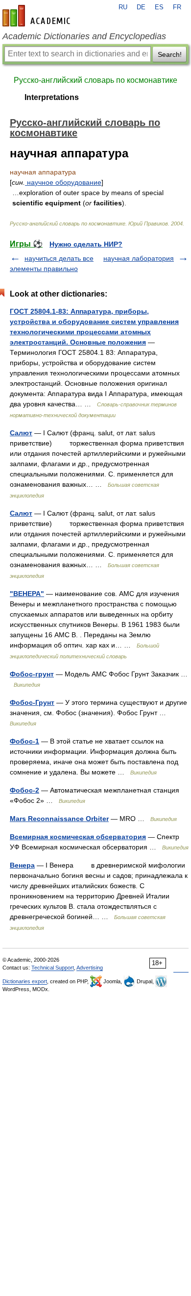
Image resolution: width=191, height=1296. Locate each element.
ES (159, 7)
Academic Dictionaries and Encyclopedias (84, 36)
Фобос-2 (24, 790)
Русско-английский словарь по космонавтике (95, 80)
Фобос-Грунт (32, 702)
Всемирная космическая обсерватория (78, 837)
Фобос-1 (24, 741)
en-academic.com (37, 15)
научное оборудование (63, 182)
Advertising (89, 968)
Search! (170, 54)
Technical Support (52, 968)
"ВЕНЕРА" (27, 594)
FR (177, 7)
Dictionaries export (24, 981)
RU (123, 7)
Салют (21, 433)
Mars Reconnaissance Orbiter (59, 818)
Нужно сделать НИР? (85, 244)
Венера (22, 865)
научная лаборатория (138, 258)
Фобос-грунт (32, 674)
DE (141, 7)
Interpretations (51, 97)
